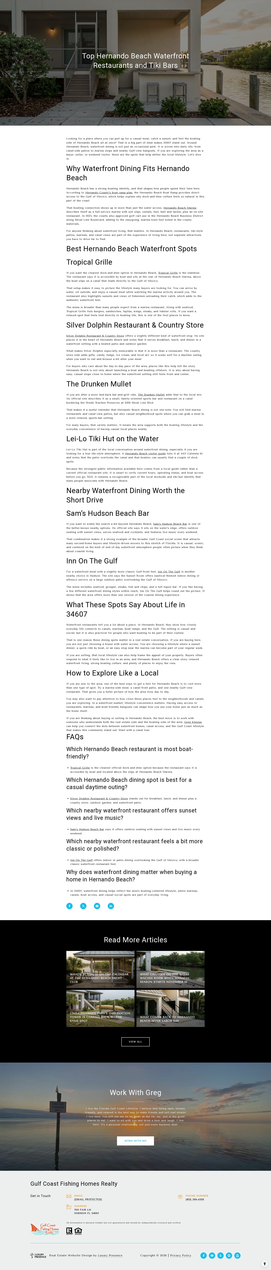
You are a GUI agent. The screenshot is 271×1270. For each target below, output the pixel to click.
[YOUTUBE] (212, 1255)
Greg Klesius (193, 722)
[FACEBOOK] (203, 1255)
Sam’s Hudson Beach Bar (170, 523)
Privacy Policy (180, 1255)
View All (135, 1041)
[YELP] (220, 1255)
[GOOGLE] (229, 1255)
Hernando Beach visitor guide (145, 453)
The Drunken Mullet (151, 394)
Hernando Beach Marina (180, 207)
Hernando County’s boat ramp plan (108, 192)
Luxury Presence (110, 1255)
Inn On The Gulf (169, 571)
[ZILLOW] (237, 1255)
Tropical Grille (168, 272)
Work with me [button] (135, 1141)
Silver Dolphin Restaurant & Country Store (95, 335)
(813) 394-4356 (195, 1199)
